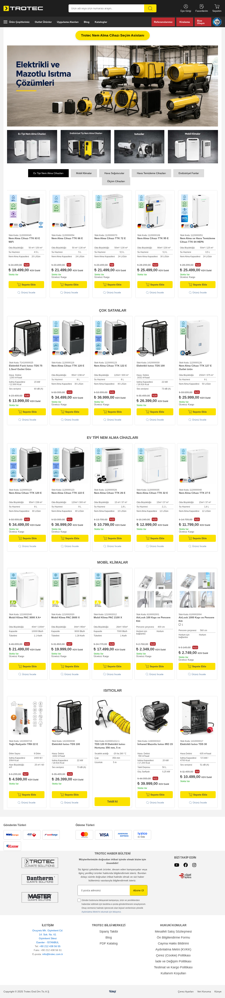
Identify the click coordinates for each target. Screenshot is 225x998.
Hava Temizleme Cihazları (151, 173)
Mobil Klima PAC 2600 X (65, 617)
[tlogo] (112, 991)
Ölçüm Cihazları (116, 181)
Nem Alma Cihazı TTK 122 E (110, 365)
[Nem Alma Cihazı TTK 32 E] (155, 465)
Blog (108, 937)
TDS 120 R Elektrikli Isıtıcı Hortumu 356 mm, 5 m (110, 746)
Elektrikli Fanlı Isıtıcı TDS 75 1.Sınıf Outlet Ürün (25, 367)
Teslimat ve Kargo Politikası (173, 967)
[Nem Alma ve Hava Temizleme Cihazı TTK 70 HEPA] (202, 211)
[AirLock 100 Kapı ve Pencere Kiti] (154, 590)
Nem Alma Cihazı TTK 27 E (194, 492)
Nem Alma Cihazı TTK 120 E (68, 365)
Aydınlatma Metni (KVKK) (173, 949)
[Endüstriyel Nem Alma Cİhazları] (86, 146)
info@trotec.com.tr (52, 954)
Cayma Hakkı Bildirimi (173, 943)
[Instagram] (194, 865)
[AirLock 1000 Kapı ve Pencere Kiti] (197, 590)
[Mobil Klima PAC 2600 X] (69, 590)
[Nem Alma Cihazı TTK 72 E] (74, 211)
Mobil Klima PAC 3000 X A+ (25, 617)
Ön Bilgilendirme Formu (173, 937)
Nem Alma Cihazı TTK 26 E (109, 492)
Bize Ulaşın (201, 22)
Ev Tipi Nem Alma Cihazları (48, 173)
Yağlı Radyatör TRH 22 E (23, 744)
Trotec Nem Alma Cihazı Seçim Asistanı (112, 35)
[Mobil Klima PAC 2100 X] (112, 590)
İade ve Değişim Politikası (173, 961)
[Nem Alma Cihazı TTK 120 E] (70, 338)
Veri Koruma (204, 991)
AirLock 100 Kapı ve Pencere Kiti (153, 619)
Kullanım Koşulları (173, 973)
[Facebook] (186, 865)
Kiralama (184, 22)
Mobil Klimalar (84, 173)
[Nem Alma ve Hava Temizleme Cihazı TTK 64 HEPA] (160, 211)
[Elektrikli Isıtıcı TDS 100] (155, 338)
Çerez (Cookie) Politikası (173, 955)
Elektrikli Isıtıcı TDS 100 (151, 365)
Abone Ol (138, 890)
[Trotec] (39, 897)
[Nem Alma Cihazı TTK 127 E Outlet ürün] (197, 338)
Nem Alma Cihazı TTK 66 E (29, 238)
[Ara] (150, 8)
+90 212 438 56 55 (49, 946)
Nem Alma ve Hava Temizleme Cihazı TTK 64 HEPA (159, 240)
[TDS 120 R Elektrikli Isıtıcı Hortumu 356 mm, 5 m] (112, 717)
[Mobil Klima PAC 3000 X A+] (27, 590)
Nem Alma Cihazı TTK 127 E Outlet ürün (195, 367)
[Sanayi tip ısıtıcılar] (112, 86)
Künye (217, 991)
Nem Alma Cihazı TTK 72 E (72, 238)
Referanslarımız (163, 22)
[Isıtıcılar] (139, 146)
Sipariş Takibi (108, 931)
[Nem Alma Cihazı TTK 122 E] (112, 338)
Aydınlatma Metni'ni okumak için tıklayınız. (101, 912)
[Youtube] (176, 865)
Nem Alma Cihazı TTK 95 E (114, 238)
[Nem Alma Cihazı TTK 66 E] (31, 211)
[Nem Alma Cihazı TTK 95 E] (117, 211)
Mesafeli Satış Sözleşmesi (173, 931)
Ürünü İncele (33, 292)
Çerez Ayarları (186, 991)
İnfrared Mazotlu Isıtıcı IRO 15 (155, 744)
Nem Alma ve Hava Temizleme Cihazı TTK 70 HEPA (202, 240)
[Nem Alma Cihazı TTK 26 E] (112, 465)
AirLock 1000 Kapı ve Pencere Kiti (196, 619)
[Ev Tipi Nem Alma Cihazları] (32, 146)
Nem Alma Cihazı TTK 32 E (152, 492)
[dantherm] (39, 863)
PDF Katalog (109, 943)
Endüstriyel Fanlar (189, 173)
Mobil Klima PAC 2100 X (108, 617)
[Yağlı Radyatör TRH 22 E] (26, 717)
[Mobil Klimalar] (193, 146)
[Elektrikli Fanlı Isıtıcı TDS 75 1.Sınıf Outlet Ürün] (27, 338)
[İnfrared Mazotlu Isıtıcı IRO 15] (155, 717)
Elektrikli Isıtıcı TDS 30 (193, 744)
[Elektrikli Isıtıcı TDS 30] (198, 717)
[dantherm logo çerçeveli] (39, 879)
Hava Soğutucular (114, 173)
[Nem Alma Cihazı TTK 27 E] (197, 465)
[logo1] (185, 876)
